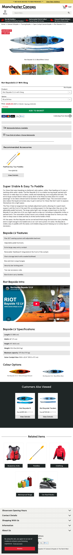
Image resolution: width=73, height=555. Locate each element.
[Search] (68, 13)
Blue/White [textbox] (7, 99)
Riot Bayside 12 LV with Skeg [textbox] (13, 92)
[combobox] (36, 92)
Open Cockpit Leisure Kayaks (42, 24)
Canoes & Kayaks (13, 24)
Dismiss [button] (19, 548)
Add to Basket (36, 110)
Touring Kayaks (26, 24)
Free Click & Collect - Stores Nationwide (20, 135)
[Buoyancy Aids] (13, 453)
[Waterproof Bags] (25, 482)
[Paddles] (36, 453)
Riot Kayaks (67, 87)
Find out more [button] (17, 544)
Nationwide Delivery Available (17, 128)
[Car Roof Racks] (48, 482)
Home (3, 24)
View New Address (53, 2)
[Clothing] (59, 453)
